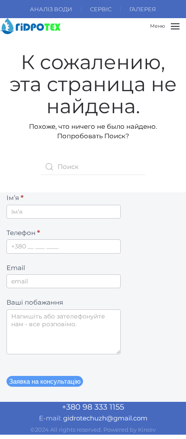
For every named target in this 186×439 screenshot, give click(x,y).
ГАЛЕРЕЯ (142, 9)
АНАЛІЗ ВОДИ (51, 9)
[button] (165, 26)
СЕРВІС (101, 9)
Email (15, 268)
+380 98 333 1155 (93, 407)
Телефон (23, 233)
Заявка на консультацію (44, 381)
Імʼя (14, 198)
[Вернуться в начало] (30, 26)
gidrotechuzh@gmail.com (105, 418)
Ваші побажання (34, 302)
